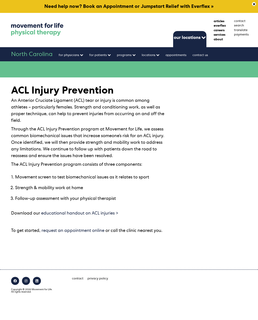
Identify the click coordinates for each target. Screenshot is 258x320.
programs (124, 55)
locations (148, 55)
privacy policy (97, 278)
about (218, 39)
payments (240, 34)
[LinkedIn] (37, 281)
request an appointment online (73, 230)
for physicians (69, 55)
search (239, 25)
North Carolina (32, 54)
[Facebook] (15, 281)
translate (240, 30)
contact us (200, 55)
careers (219, 30)
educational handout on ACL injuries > (79, 213)
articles (219, 21)
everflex (220, 25)
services (219, 34)
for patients (98, 55)
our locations (187, 37)
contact (240, 21)
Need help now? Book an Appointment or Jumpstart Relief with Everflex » (129, 6)
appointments (175, 55)
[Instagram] (26, 281)
